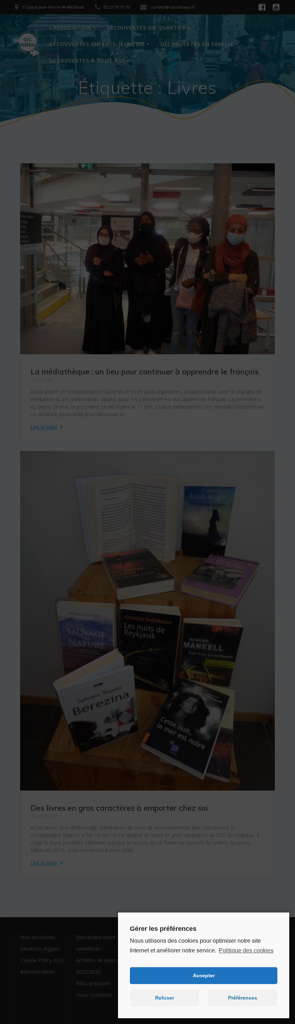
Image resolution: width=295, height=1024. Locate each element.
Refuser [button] (164, 998)
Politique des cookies (246, 950)
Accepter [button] (204, 975)
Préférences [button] (242, 998)
